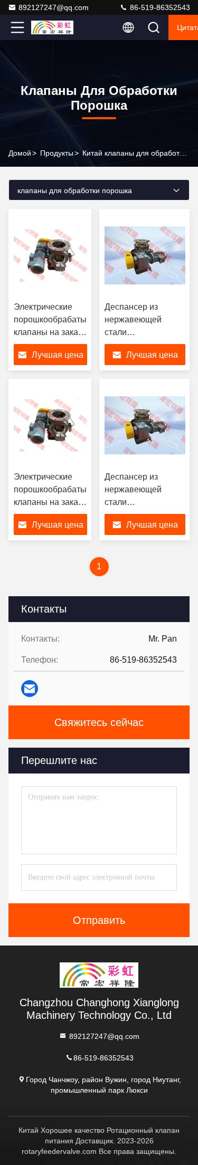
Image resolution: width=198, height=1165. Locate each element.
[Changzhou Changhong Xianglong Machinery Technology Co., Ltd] (52, 27)
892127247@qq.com (53, 7)
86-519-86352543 (159, 7)
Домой (19, 153)
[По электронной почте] (29, 688)
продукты (56, 153)
